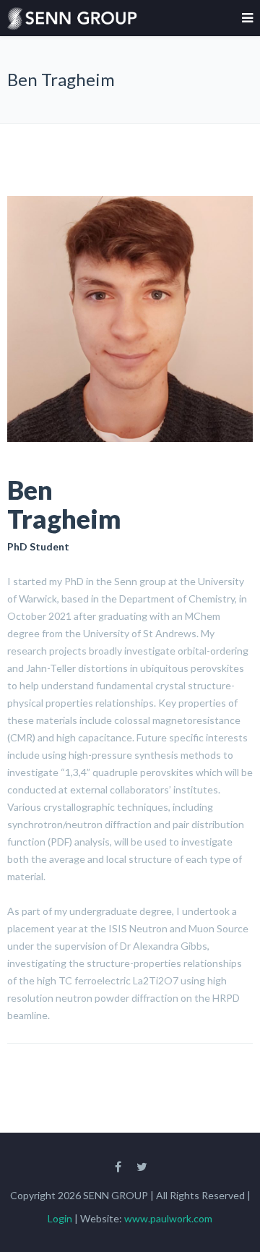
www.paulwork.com (168, 1218)
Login (61, 1218)
